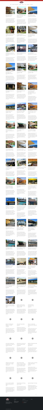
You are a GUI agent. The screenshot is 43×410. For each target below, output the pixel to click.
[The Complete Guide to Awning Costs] (21, 125)
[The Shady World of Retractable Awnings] (10, 243)
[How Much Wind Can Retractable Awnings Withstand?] (32, 29)
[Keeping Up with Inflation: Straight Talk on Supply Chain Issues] (10, 358)
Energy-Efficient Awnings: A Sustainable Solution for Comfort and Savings (32, 207)
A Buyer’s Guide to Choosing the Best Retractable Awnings (32, 363)
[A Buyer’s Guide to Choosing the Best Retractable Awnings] (32, 358)
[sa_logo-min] (21, 2)
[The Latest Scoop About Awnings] (21, 319)
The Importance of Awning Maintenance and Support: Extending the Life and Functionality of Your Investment (21, 208)
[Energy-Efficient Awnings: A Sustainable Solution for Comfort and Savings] (32, 201)
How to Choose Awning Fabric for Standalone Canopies (31, 267)
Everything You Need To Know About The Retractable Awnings (9, 72)
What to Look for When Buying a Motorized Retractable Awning (20, 228)
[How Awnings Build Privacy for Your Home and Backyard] (10, 280)
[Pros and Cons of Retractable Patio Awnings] (32, 48)
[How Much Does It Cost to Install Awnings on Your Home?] (32, 106)
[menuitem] (11, 4)
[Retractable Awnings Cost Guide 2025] (21, 181)
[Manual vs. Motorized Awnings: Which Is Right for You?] (32, 319)
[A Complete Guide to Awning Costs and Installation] (10, 162)
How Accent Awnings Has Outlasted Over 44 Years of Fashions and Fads (10, 344)
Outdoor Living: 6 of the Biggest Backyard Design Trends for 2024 (21, 305)
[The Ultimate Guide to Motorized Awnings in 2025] (21, 144)
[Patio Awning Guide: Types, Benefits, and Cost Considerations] (21, 10)
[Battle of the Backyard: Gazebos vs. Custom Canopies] (10, 319)
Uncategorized (18, 288)
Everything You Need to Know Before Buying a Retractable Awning (32, 168)
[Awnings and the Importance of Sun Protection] (32, 300)
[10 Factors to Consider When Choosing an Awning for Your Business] (32, 280)
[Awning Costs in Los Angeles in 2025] (10, 106)
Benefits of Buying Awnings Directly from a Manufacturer (32, 344)
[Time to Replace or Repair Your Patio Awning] (21, 243)
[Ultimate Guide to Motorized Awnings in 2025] (32, 66)
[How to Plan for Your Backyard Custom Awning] (10, 222)
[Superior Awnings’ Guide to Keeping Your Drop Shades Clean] (10, 300)
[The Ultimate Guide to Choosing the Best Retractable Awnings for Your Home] (32, 86)
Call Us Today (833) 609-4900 (22, 0)
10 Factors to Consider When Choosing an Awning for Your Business (32, 286)
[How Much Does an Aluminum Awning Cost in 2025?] (10, 125)
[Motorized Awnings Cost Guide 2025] (10, 86)
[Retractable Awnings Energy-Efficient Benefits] (32, 10)
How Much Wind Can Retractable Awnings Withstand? (31, 35)
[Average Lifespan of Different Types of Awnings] (21, 29)
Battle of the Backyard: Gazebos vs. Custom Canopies (9, 325)
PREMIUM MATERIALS (16, 402)
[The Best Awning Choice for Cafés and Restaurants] (10, 29)
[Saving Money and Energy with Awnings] (21, 378)
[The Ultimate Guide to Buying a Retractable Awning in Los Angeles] (10, 181)
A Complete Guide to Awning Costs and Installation (9, 168)
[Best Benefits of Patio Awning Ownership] (10, 261)
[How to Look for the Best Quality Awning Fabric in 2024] (10, 378)
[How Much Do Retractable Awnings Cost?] (32, 144)
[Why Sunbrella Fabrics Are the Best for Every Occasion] (21, 261)
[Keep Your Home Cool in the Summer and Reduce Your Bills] (21, 280)
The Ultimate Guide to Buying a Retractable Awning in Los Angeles (9, 186)
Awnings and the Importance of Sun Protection (31, 305)
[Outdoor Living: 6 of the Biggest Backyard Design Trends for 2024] (21, 300)
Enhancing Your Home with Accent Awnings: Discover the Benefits (21, 344)
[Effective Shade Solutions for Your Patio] (21, 86)
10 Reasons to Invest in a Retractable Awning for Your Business (10, 54)
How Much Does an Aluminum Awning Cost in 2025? (10, 130)
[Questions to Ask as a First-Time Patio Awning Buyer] (32, 243)
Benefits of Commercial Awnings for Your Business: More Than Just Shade (10, 207)
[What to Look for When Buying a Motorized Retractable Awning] (21, 222)
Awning (6, 36)
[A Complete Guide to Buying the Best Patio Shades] (21, 162)
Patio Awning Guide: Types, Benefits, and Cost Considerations (21, 16)
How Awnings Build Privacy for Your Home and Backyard (10, 286)
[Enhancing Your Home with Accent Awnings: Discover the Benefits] (21, 338)
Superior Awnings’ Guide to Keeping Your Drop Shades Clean (10, 305)
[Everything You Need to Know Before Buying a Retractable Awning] (32, 162)
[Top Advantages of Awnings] (32, 378)
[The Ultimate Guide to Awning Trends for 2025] (10, 144)
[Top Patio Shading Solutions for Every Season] (21, 48)
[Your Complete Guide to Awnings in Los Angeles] (32, 125)
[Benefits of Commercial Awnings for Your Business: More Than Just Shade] (10, 201)
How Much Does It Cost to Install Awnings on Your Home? (32, 112)
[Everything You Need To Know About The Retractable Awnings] (10, 66)
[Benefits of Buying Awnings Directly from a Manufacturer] (32, 338)
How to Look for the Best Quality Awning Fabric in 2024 (10, 384)
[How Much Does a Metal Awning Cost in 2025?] (21, 106)
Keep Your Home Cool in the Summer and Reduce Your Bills (21, 286)
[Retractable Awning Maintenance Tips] (10, 10)
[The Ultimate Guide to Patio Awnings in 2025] (21, 66)
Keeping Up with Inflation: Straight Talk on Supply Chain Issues (10, 363)
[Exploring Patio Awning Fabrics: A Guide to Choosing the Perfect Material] (32, 222)
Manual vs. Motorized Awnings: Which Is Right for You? (32, 325)
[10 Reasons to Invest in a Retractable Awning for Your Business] (10, 48)
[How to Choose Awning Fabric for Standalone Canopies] (32, 261)
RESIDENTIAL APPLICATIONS (16, 401)
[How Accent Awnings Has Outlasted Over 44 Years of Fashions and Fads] (10, 338)
